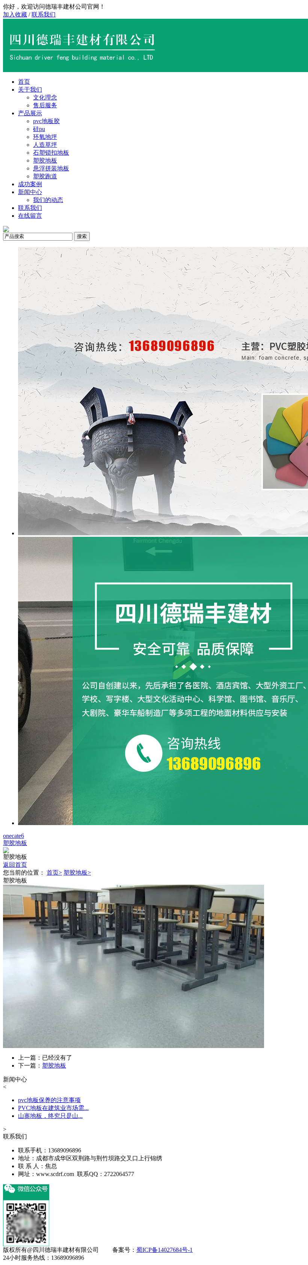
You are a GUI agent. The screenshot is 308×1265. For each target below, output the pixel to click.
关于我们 (30, 89)
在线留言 (30, 215)
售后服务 (45, 105)
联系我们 (44, 14)
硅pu (39, 129)
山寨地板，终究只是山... (50, 1116)
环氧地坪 (45, 137)
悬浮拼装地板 (51, 168)
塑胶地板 (45, 160)
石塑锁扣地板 (51, 152)
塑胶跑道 (45, 176)
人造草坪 (45, 145)
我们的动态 (48, 200)
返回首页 (15, 864)
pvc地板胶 (46, 121)
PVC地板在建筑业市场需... (53, 1108)
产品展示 (30, 113)
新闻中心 (30, 192)
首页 (24, 81)
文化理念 (45, 97)
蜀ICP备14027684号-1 (164, 1250)
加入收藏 (15, 14)
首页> (54, 872)
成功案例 (30, 184)
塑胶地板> (77, 872)
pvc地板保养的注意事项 (49, 1100)
